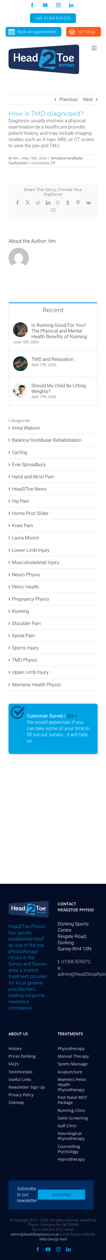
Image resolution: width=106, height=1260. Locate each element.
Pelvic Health (25, 587)
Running (20, 611)
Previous (68, 99)
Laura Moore (25, 537)
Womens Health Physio (36, 684)
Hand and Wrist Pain (33, 476)
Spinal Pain (23, 635)
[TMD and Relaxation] (20, 359)
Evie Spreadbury (29, 464)
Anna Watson (26, 428)
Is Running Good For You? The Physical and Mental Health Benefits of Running (59, 330)
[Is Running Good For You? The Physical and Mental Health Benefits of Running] (20, 325)
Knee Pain (22, 525)
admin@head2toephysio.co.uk (34, 1234)
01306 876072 (75, 961)
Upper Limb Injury (30, 672)
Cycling (19, 452)
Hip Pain (20, 501)
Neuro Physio (26, 574)
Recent (53, 310)
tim (16, 158)
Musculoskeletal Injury (35, 562)
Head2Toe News (29, 489)
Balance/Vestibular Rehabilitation (46, 440)
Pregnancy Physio (30, 599)
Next (88, 99)
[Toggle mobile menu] (95, 48)
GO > (72, 716)
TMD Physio (24, 660)
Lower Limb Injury (30, 550)
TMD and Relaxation (52, 359)
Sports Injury (25, 648)
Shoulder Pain (26, 623)
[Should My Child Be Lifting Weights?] (20, 386)
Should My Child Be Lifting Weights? (58, 388)
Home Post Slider (30, 513)
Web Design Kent (53, 1239)
